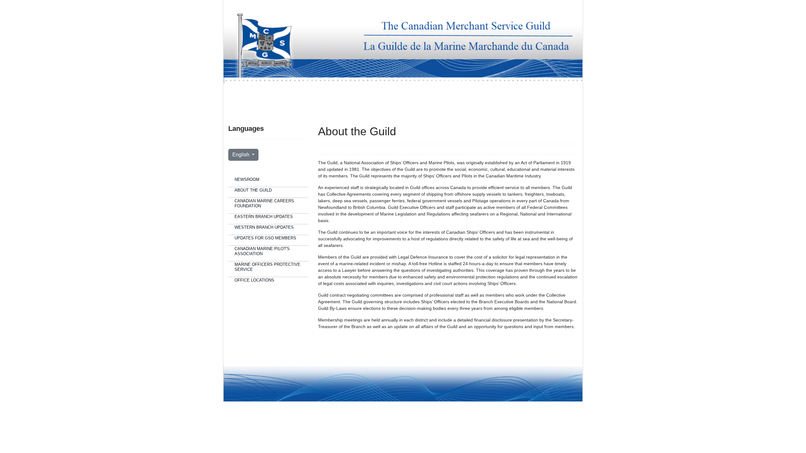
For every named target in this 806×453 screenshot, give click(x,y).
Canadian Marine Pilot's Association (262, 251)
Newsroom (247, 179)
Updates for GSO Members (265, 238)
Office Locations (254, 280)
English (241, 154)
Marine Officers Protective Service (267, 267)
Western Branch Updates (264, 227)
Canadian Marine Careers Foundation (264, 203)
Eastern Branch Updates (264, 216)
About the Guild (253, 190)
